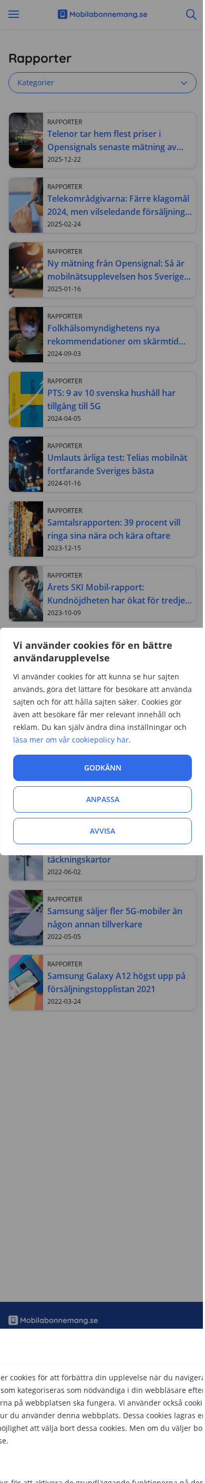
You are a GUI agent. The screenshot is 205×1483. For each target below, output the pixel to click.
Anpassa (102, 799)
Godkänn (102, 768)
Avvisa (102, 831)
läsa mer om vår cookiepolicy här (71, 740)
